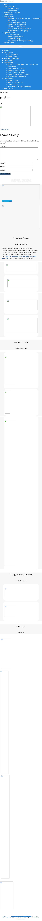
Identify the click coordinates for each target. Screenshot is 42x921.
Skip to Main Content (6, 1)
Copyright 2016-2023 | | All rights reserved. (21, 918)
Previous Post (4, 129)
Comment (3, 146)
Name (2, 163)
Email (2, 166)
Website (2, 170)
